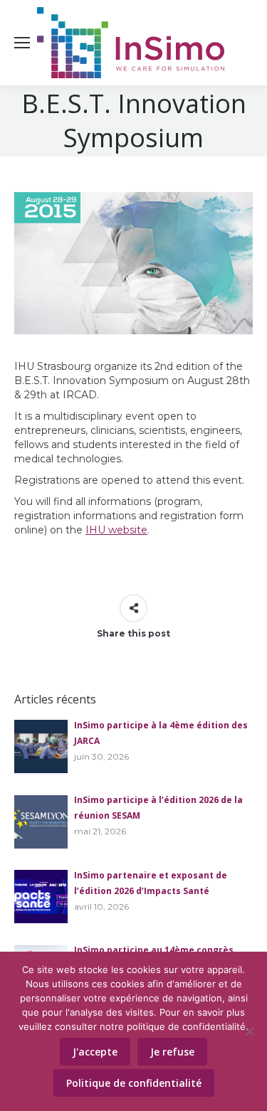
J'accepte (95, 1051)
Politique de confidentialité (133, 1083)
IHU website (116, 529)
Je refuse (172, 1051)
